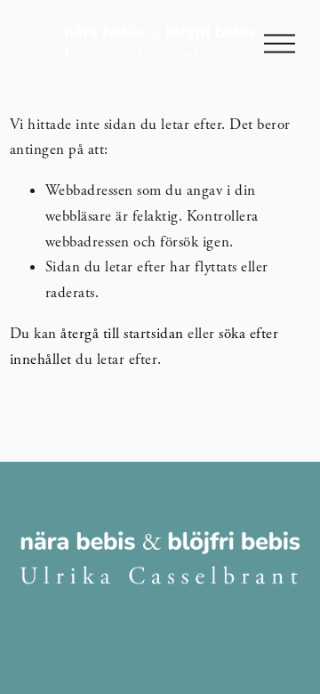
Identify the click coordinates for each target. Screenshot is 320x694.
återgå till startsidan (121, 333)
